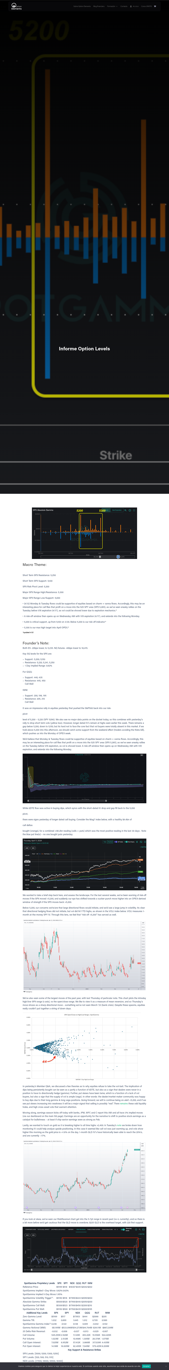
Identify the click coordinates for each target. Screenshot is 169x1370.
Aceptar (146, 1366)
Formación (111, 6)
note (119, 1125)
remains (124, 1104)
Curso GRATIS (146, 6)
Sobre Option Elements (82, 6)
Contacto (124, 6)
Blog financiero (99, 6)
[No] (166, 1366)
